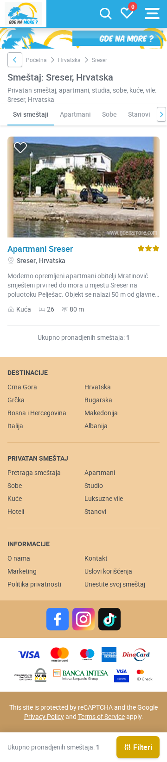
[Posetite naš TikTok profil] (109, 619)
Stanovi (139, 114)
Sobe (109, 114)
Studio (93, 485)
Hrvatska (69, 59)
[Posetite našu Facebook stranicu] (57, 619)
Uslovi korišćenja (108, 571)
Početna (36, 59)
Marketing (22, 571)
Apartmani (75, 114)
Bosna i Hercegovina (36, 412)
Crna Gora (22, 386)
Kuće (14, 498)
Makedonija (101, 412)
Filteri (142, 747)
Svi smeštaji (31, 114)
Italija (15, 425)
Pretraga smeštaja (34, 472)
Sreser (26, 260)
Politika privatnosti (34, 584)
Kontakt (96, 558)
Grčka (16, 399)
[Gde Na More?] (23, 13)
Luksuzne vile (103, 498)
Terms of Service (101, 716)
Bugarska (98, 399)
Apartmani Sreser (40, 248)
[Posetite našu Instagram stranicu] (83, 619)
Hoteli (15, 511)
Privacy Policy (44, 716)
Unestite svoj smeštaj (114, 584)
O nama (18, 558)
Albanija (96, 425)
